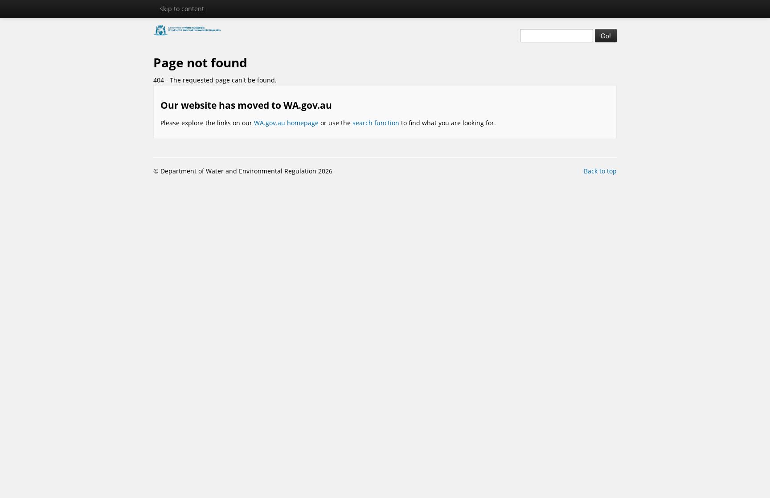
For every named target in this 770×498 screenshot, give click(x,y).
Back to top (600, 171)
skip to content (182, 8)
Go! (606, 35)
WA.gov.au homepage (286, 123)
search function (375, 123)
